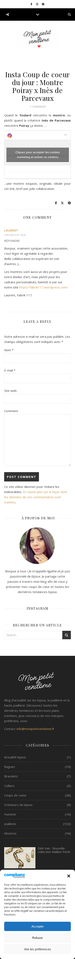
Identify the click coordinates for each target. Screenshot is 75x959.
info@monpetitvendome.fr (35, 729)
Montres (10, 833)
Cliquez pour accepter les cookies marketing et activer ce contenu (37, 155)
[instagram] (37, 4)
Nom (9, 350)
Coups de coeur (15, 795)
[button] (69, 876)
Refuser (37, 938)
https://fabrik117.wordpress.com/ (43, 287)
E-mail (9, 370)
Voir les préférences (37, 949)
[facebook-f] (32, 4)
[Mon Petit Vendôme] (37, 39)
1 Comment (37, 106)
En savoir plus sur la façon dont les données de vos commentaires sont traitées (35, 497)
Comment (11, 411)
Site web (10, 390)
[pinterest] (43, 4)
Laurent (11, 230)
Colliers (9, 786)
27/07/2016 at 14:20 (15, 234)
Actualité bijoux (15, 757)
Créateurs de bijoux (18, 805)
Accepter (37, 926)
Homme (10, 814)
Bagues (9, 767)
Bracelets (11, 776)
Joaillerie (10, 824)
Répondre (12, 241)
